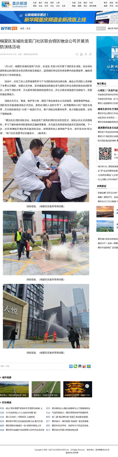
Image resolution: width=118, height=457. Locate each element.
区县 (40, 6)
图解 (79, 6)
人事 (58, 3)
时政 (46, 3)
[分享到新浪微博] (84, 366)
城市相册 (92, 6)
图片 (40, 3)
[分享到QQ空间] (89, 366)
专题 (74, 3)
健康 (105, 6)
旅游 (111, 3)
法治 (58, 6)
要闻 (35, 6)
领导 (52, 3)
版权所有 (69, 453)
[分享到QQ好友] (80, 366)
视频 (74, 6)
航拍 (85, 3)
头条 (35, 3)
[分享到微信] (75, 366)
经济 (46, 6)
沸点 (85, 6)
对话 (91, 3)
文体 (63, 6)
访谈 (79, 3)
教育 (105, 3)
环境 (111, 6)
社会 (52, 6)
